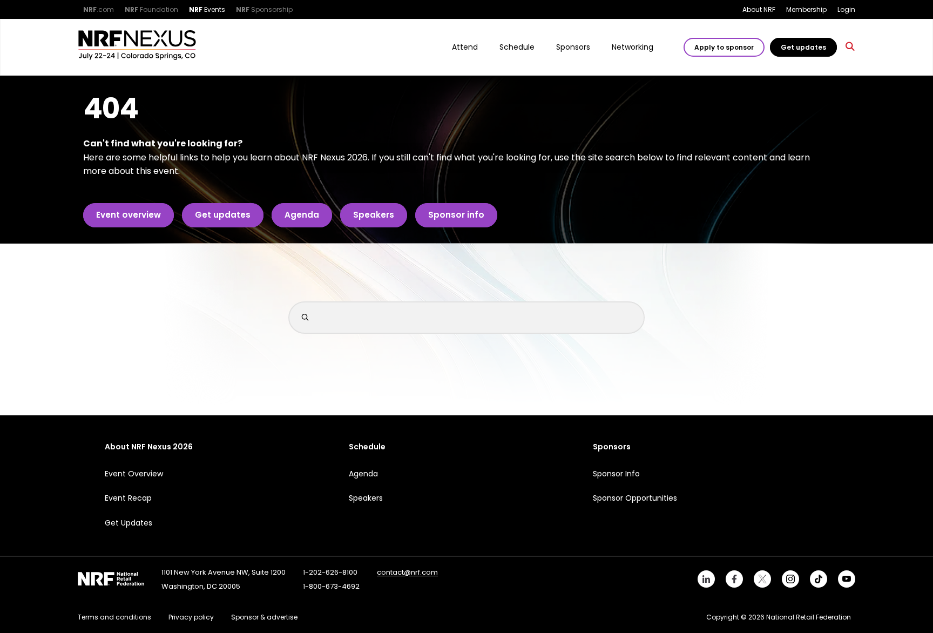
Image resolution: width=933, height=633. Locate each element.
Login (846, 9)
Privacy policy (191, 617)
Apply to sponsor (724, 47)
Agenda (302, 214)
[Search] (850, 47)
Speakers (373, 214)
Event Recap (128, 498)
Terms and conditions (114, 617)
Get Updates (128, 522)
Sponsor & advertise (264, 617)
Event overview (128, 214)
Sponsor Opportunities (635, 498)
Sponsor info (456, 214)
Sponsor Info (616, 473)
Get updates (803, 47)
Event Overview (134, 473)
